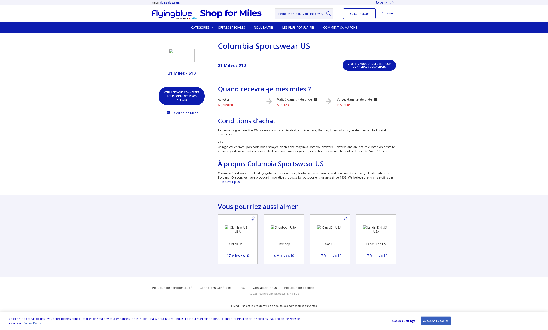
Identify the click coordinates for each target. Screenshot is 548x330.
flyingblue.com (170, 2)
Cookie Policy (32, 323)
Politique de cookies (299, 287)
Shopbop (284, 244)
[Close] (541, 320)
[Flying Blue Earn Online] (207, 14)
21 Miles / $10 (232, 65)
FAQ (242, 287)
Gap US (330, 244)
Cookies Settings (403, 321)
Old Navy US (237, 244)
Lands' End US (376, 244)
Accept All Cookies (435, 321)
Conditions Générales (215, 287)
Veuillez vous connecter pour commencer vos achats (181, 96)
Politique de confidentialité (172, 287)
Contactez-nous (265, 287)
